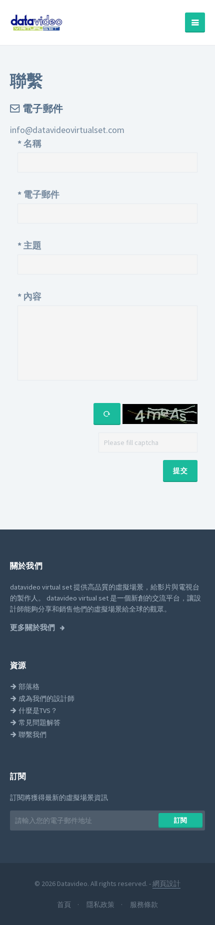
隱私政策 (101, 904)
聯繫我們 (31, 734)
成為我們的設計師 (45, 698)
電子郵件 (39, 194)
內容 (30, 296)
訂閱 (181, 820)
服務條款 (144, 904)
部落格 (28, 686)
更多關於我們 (33, 627)
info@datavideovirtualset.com (67, 130)
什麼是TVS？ (37, 710)
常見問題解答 (38, 722)
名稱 (30, 143)
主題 (30, 245)
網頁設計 (166, 883)
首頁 (64, 904)
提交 (180, 470)
